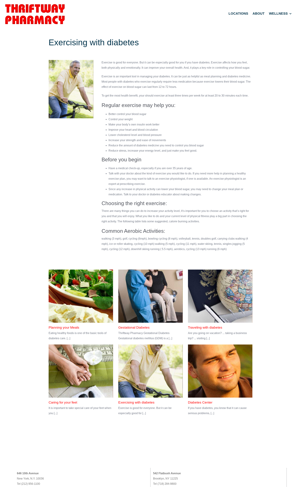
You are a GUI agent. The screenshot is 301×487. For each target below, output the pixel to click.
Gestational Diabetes (134, 327)
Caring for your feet (63, 402)
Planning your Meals (64, 327)
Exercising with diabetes (136, 402)
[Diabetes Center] (220, 371)
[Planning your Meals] (81, 296)
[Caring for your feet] (81, 371)
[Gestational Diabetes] (150, 296)
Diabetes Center (200, 402)
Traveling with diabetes (205, 327)
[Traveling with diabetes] (220, 296)
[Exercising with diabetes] (150, 371)
